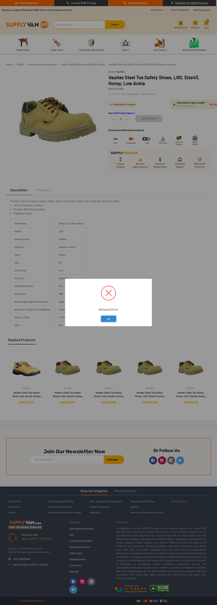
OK (108, 319)
